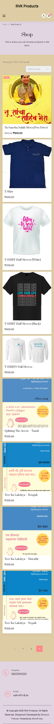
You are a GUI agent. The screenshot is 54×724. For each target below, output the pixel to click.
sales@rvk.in (20, 695)
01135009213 (19, 674)
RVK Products (27, 6)
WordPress (37, 718)
